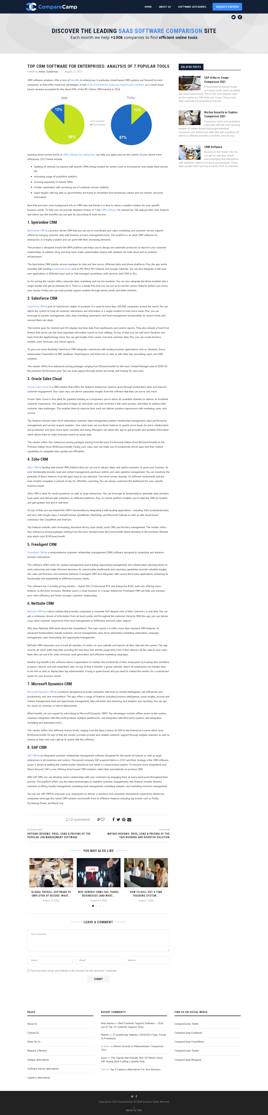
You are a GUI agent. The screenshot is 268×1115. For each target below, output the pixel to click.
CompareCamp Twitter (186, 1023)
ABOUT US (165, 6)
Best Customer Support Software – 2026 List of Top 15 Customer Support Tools (132, 1025)
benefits (75, 80)
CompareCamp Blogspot (187, 1059)
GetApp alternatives (38, 1059)
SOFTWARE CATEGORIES (192, 6)
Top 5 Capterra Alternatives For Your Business (135, 1069)
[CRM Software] (190, 152)
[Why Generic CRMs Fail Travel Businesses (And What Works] (99, 872)
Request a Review (37, 1050)
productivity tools (61, 268)
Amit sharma (107, 1023)
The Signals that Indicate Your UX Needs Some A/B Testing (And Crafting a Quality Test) (132, 1059)
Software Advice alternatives (43, 1068)
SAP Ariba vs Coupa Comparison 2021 (216, 79)
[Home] (51, 7)
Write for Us (33, 1041)
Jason (104, 1057)
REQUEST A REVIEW (227, 6)
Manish (104, 1034)
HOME (148, 6)
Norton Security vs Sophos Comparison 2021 (221, 114)
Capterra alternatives (38, 1077)
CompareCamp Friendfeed (189, 1041)
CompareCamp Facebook (188, 1032)
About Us (32, 1023)
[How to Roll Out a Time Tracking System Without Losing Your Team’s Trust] (146, 872)
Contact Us (33, 1032)
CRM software (109, 210)
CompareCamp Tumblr (186, 1050)
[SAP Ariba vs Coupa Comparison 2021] (190, 83)
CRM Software (213, 147)
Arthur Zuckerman (48, 71)
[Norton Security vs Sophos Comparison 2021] (190, 117)
